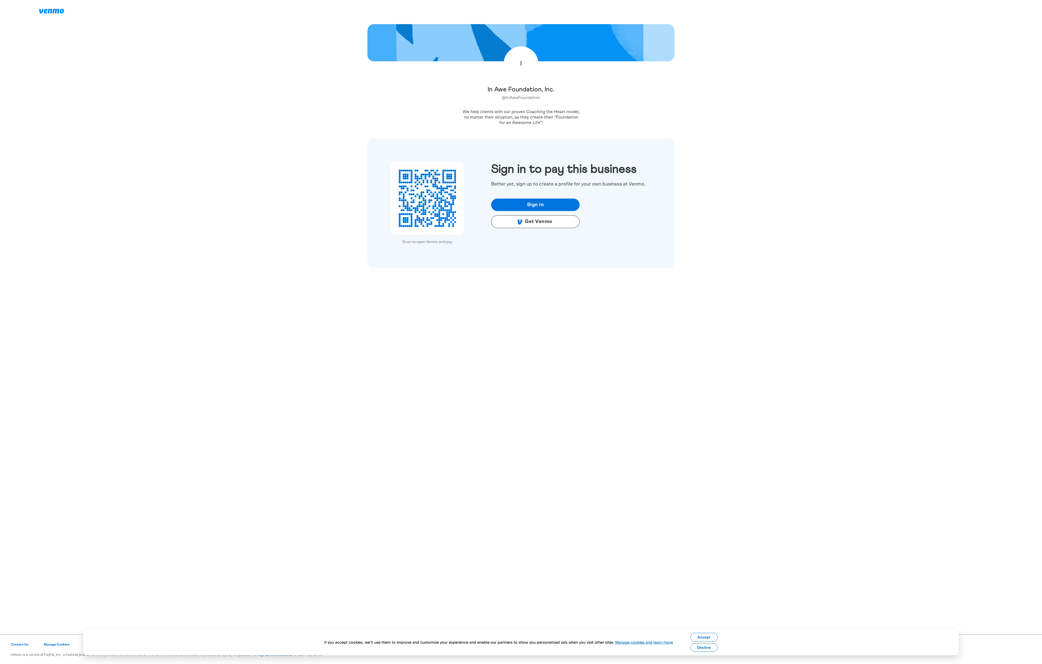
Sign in (535, 204)
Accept (703, 637)
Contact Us (19, 644)
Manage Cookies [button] (56, 644)
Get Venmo (538, 221)
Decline (704, 647)
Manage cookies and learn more (644, 642)
